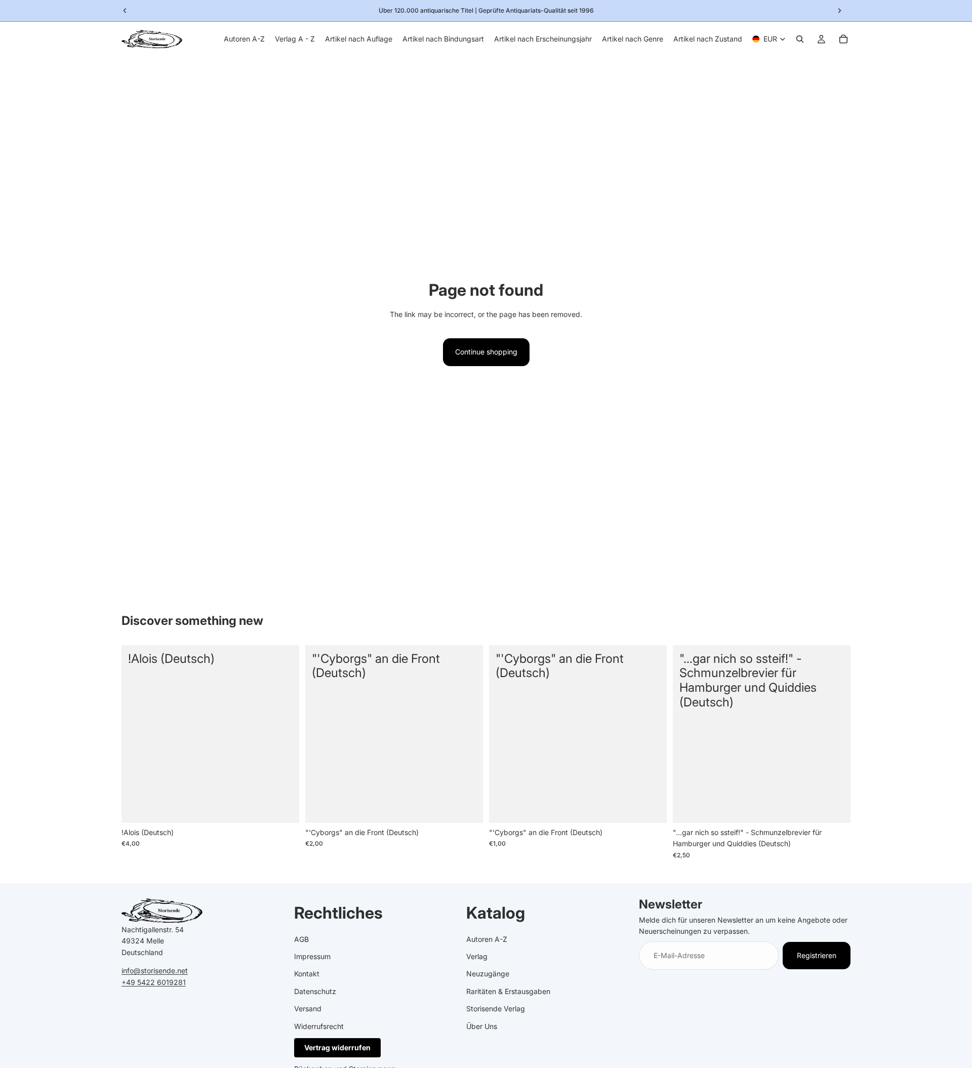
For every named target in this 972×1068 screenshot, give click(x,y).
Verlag (477, 956)
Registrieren (816, 955)
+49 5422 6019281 (154, 982)
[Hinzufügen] (283, 807)
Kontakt (306, 973)
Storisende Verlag (495, 1008)
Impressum (312, 956)
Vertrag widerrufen (337, 1047)
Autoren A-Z (486, 939)
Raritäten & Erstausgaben (508, 991)
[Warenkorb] (843, 39)
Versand (307, 1008)
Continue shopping (486, 351)
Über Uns (481, 1026)
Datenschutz (315, 991)
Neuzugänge (487, 973)
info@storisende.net (155, 970)
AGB (301, 939)
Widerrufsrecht (319, 1026)
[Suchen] (800, 39)
